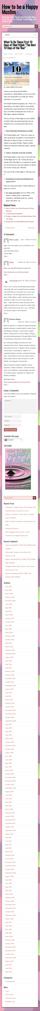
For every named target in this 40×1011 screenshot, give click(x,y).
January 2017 (9, 859)
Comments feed (10, 998)
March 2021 (9, 700)
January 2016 (9, 901)
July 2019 (8, 756)
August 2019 (9, 753)
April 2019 (8, 767)
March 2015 (9, 936)
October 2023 (9, 639)
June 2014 (8, 968)
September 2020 (10, 721)
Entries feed (9, 994)
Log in (7, 991)
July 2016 (8, 880)
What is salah (14, 239)
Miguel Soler (9, 559)
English (10, 440)
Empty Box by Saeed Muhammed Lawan (20, 221)
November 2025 (10, 601)
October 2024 (9, 622)
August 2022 (9, 657)
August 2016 (9, 876)
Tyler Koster (13, 281)
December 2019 (10, 745)
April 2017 (8, 848)
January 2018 (9, 816)
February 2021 (10, 703)
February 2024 (10, 636)
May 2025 (8, 608)
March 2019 (9, 770)
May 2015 (8, 929)
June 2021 (8, 692)
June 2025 (8, 604)
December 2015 (10, 905)
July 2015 (8, 922)
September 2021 (10, 685)
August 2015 (9, 919)
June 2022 (8, 661)
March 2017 (9, 852)
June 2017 (8, 841)
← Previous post (9, 228)
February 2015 (10, 940)
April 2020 (8, 735)
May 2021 (8, 696)
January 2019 (9, 774)
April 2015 (8, 933)
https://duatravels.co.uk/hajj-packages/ (16, 272)
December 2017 (10, 820)
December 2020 (10, 710)
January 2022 (9, 675)
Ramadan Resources (12, 528)
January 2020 (9, 742)
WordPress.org (10, 1001)
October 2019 (9, 749)
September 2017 (10, 830)
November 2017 (10, 823)
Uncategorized (10, 58)
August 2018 (9, 791)
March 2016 (9, 894)
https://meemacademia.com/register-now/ (17, 382)
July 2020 (8, 724)
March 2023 (9, 647)
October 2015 (9, 912)
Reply (5, 256)
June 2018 (8, 799)
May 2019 (8, 763)
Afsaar (11, 262)
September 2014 (10, 958)
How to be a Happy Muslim (20, 9)
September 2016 (10, 873)
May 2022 (8, 664)
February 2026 (10, 597)
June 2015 (8, 926)
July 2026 (8, 586)
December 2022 (10, 654)
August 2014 (9, 961)
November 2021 (10, 678)
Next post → (32, 228)
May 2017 (8, 844)
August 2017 (9, 834)
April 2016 (8, 890)
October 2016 (9, 869)
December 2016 (10, 862)
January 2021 (9, 707)
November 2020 (10, 714)
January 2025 (9, 618)
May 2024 (8, 629)
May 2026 (8, 590)
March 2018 (9, 809)
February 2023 (10, 650)
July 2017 (8, 837)
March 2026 (9, 594)
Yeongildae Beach (11, 566)
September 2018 (10, 788)
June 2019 (8, 760)
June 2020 (8, 728)
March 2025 (9, 615)
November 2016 (10, 866)
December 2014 (10, 947)
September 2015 (10, 915)
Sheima (10, 54)
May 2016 (8, 887)
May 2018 (8, 802)
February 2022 (10, 671)
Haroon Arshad (10, 573)
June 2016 (8, 883)
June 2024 (8, 625)
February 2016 (10, 897)
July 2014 (8, 965)
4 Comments (29, 54)
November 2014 (10, 950)
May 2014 (8, 972)
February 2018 (10, 813)
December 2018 (10, 777)
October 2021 (9, 682)
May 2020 (8, 731)
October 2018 (9, 784)
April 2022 (8, 668)
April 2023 (8, 643)
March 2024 (9, 632)
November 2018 (10, 781)
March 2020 (9, 738)
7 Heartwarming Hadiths (14, 213)
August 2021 (9, 689)
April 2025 (8, 611)
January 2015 (9, 943)
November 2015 (10, 908)
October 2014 (9, 954)
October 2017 (9, 827)
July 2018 (8, 795)
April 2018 (8, 806)
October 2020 (9, 717)
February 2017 (10, 855)
